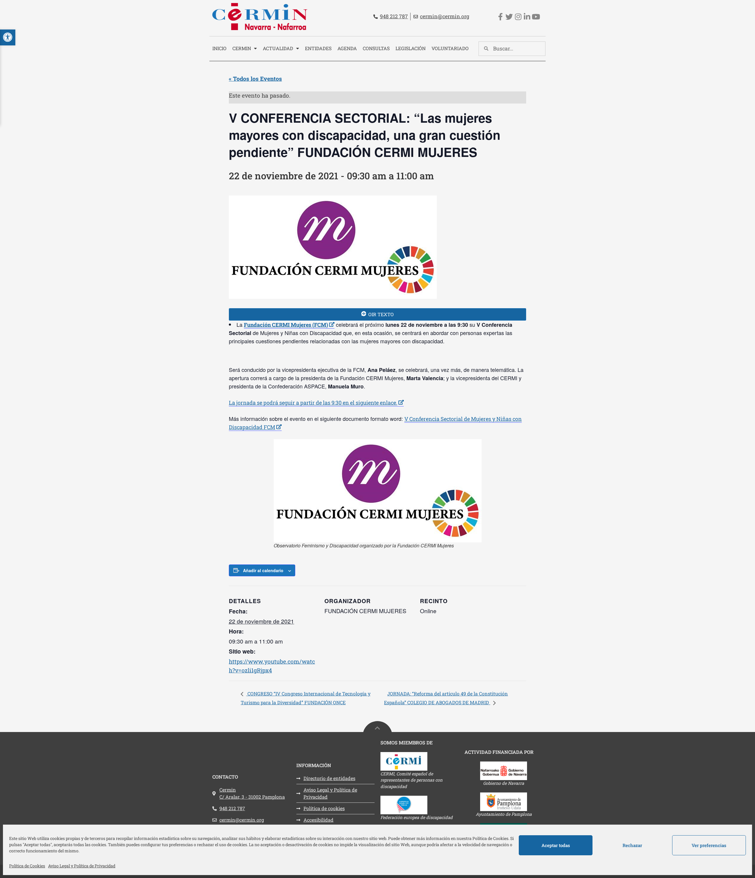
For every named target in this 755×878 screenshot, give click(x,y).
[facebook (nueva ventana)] (500, 16)
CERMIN (241, 48)
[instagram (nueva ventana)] (518, 16)
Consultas (376, 48)
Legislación (410, 48)
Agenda (347, 48)
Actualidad (278, 48)
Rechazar (632, 845)
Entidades (318, 48)
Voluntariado (450, 48)
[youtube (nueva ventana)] (535, 16)
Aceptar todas (555, 845)
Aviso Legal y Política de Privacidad (81, 866)
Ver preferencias (709, 845)
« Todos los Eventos (255, 78)
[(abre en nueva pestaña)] (419, 761)
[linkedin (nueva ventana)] (527, 16)
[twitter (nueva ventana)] (509, 16)
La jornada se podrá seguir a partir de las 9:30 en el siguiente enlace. (316, 402)
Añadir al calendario (263, 570)
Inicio (219, 48)
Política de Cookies (27, 866)
